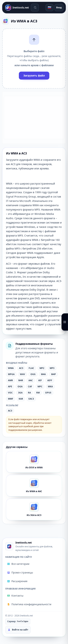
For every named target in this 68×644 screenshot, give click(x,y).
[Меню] (64, 322)
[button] (34, 59)
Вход (59, 7)
